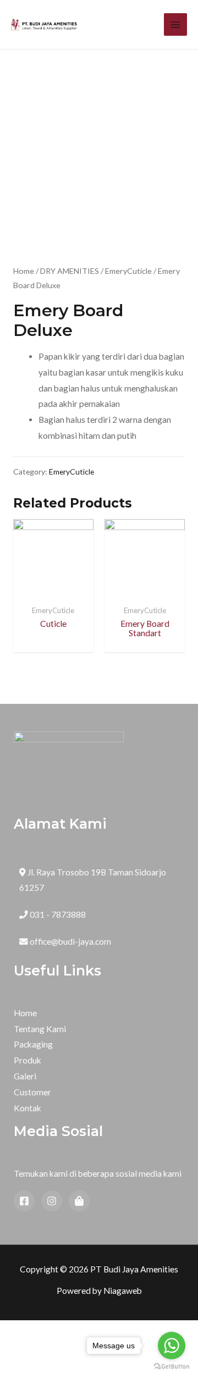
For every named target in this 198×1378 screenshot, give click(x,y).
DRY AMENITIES (69, 270)
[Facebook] (24, 1200)
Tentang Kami (40, 1029)
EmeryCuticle (128, 270)
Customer (32, 1092)
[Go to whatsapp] (171, 1345)
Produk (27, 1060)
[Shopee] (79, 1200)
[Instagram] (51, 1200)
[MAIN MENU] (175, 24)
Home (23, 270)
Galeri (25, 1076)
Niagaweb (122, 1291)
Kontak (27, 1108)
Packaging (33, 1044)
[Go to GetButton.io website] (171, 1366)
